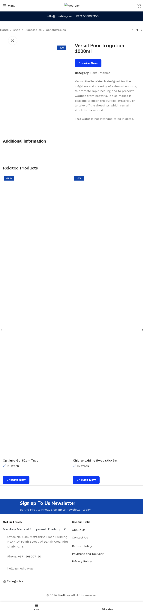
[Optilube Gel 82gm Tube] (37, 316)
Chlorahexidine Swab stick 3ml (95, 460)
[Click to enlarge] (12, 40)
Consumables (56, 30)
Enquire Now (88, 63)
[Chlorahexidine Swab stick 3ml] (107, 316)
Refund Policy (82, 546)
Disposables (33, 30)
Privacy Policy (82, 561)
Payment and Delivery (88, 554)
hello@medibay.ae (59, 16)
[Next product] (142, 30)
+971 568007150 (87, 16)
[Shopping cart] (139, 5)
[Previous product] (132, 30)
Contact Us (80, 537)
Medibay (64, 595)
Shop (16, 30)
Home (4, 30)
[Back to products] (137, 30)
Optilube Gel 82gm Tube (20, 460)
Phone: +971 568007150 (24, 556)
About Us (79, 530)
